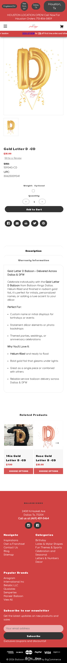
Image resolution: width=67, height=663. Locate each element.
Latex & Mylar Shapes (49, 544)
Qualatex (9, 589)
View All (8, 599)
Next (58, 443)
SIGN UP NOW (27, 33)
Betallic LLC (11, 585)
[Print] (26, 223)
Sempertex (10, 592)
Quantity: (34, 195)
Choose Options (18, 470)
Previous (9, 443)
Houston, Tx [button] (54, 6)
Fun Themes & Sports (48, 547)
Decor (39, 562)
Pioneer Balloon (13, 596)
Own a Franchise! (14, 544)
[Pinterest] (43, 223)
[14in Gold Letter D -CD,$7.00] (18, 435)
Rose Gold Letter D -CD (46, 458)
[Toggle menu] (8, 26)
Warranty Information (33, 259)
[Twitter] (34, 223)
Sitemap (9, 554)
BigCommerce (53, 659)
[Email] (17, 223)
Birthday (40, 540)
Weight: (34, 185)
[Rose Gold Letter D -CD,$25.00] (48, 435)
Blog (6, 551)
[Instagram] (28, 525)
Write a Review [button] (12, 158)
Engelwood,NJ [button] (9, 6)
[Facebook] (8, 223)
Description (33, 250)
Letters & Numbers (47, 558)
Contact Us (11, 547)
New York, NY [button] (24, 6)
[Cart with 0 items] (57, 25)
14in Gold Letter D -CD (16, 458)
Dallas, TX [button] (36, 6)
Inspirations (11, 540)
